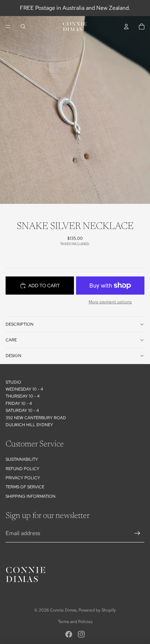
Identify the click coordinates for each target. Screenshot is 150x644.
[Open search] (23, 26)
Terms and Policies (75, 621)
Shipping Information (30, 496)
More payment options (110, 302)
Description (19, 324)
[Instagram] (81, 634)
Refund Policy (22, 469)
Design (13, 355)
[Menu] (8, 26)
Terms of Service (25, 487)
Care (11, 340)
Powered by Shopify (97, 610)
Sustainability (22, 459)
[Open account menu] (126, 26)
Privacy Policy (23, 478)
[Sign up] (137, 533)
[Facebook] (69, 634)
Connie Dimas (63, 610)
